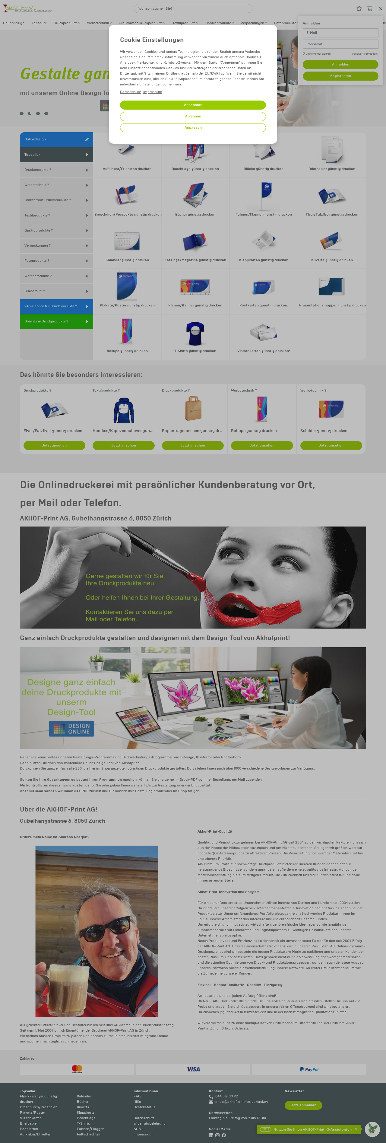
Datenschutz (130, 92)
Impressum (152, 92)
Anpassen (193, 127)
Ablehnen (193, 116)
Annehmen (193, 105)
